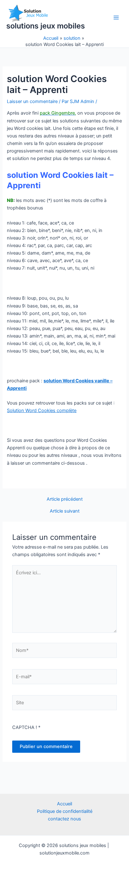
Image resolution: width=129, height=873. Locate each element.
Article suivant (65, 511)
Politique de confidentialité (64, 811)
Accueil (64, 804)
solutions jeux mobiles (45, 25)
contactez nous (64, 819)
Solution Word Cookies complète (41, 410)
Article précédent (65, 499)
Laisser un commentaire (32, 101)
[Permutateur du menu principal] (116, 17)
